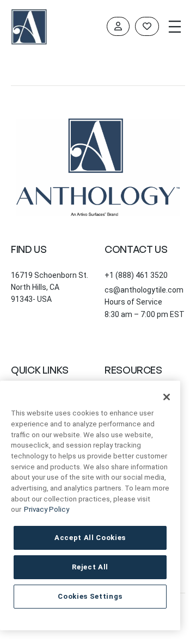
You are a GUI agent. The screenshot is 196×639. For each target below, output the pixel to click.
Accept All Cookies (90, 537)
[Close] (167, 397)
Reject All (90, 567)
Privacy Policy (46, 509)
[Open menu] (174, 26)
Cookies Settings (90, 596)
